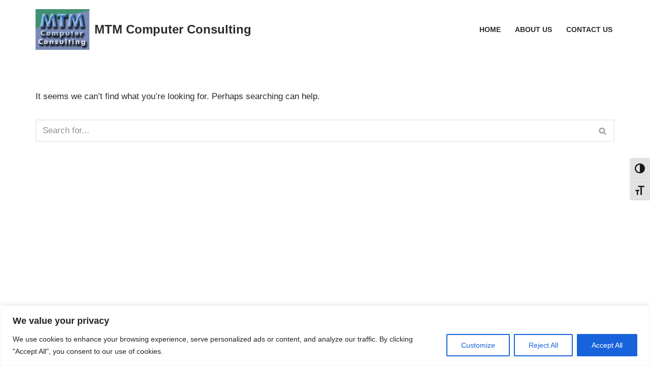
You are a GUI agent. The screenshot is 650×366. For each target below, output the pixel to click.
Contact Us (589, 30)
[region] (325, 336)
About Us (533, 30)
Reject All (543, 345)
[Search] (603, 130)
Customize (478, 345)
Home (490, 30)
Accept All (607, 345)
